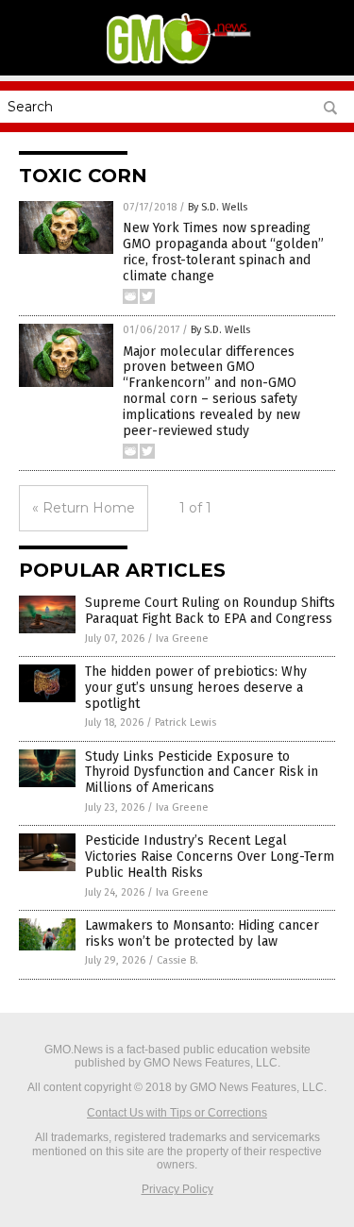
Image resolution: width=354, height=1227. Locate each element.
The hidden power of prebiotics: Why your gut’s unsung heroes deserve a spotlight (196, 688)
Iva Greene (182, 638)
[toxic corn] (177, 62)
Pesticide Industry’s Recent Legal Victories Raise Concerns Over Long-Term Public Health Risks (209, 856)
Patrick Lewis (185, 722)
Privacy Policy (177, 1189)
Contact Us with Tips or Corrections (177, 1112)
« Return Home (83, 507)
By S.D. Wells (217, 207)
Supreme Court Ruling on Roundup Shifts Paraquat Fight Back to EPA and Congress (210, 611)
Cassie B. (177, 960)
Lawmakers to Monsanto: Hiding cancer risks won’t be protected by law (202, 933)
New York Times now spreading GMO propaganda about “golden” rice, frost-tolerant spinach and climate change (223, 251)
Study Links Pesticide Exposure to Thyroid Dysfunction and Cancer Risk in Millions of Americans (201, 772)
